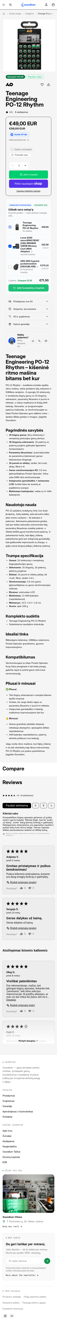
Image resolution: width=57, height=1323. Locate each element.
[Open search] (35, 805)
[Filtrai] (43, 805)
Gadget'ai (29, 13)
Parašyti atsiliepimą (17, 805)
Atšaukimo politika (11, 1303)
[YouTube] (12, 1316)
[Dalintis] (48, 84)
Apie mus (7, 1130)
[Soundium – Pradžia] (4, 13)
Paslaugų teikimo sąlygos (34, 1303)
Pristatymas (9, 1095)
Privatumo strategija (12, 1297)
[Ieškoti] (10, 4)
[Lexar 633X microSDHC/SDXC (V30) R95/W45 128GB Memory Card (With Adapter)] (32, 252)
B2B (5, 1162)
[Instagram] (5, 1316)
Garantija (7, 1106)
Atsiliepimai (8, 1141)
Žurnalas (7, 1136)
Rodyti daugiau (27, 1041)
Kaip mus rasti (11, 1226)
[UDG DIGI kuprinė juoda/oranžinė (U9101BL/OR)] (37, 267)
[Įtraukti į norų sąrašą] (42, 84)
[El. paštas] (46, 341)
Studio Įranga (15, 13)
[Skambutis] (39, 341)
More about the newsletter (20, 1275)
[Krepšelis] (53, 4)
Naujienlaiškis (10, 1146)
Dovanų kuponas (11, 1157)
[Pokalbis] (33, 341)
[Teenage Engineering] (9, 84)
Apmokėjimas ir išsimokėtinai (18, 1111)
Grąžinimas (9, 1101)
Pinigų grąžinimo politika (35, 1297)
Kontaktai (7, 1116)
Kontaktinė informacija (13, 1309)
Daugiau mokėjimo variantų (28, 191)
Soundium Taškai (11, 1151)
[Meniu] (3, 4)
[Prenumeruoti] (47, 1261)
